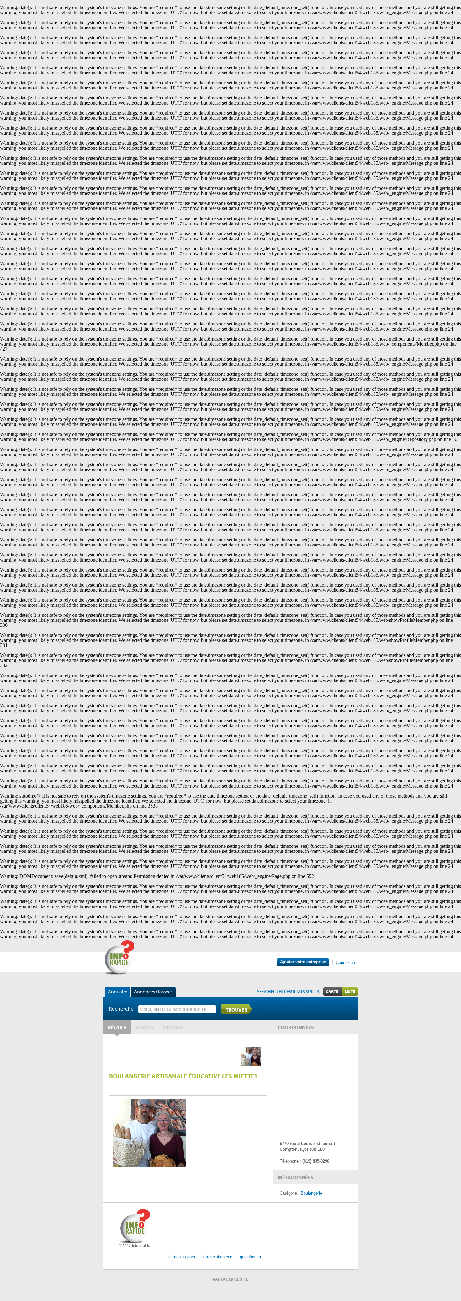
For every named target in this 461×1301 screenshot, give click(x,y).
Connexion (345, 962)
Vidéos (144, 1027)
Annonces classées (153, 991)
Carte (332, 991)
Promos (172, 1027)
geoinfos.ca (250, 1257)
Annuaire (117, 991)
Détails (116, 1027)
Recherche (121, 1008)
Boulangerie (311, 1193)
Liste (350, 991)
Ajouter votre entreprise (303, 962)
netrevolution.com (217, 1257)
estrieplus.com (181, 1257)
